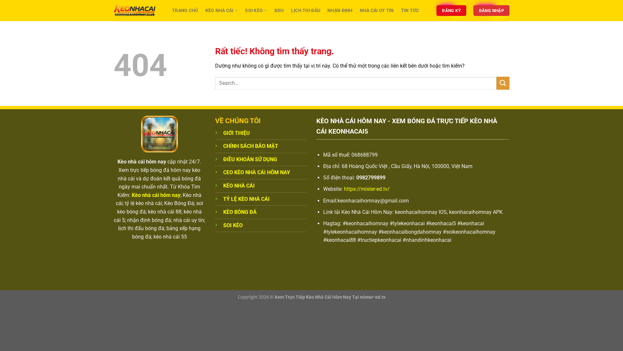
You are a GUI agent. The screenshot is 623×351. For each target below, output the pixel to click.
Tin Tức (410, 10)
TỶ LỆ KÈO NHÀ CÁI (246, 199)
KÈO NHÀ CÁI (239, 186)
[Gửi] (502, 83)
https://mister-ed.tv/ (367, 189)
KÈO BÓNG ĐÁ (240, 212)
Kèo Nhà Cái (219, 10)
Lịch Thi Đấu (305, 10)
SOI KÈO (233, 225)
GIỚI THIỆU (236, 133)
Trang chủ (185, 10)
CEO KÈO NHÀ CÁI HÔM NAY (256, 172)
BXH (279, 10)
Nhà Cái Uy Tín (377, 10)
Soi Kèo (254, 10)
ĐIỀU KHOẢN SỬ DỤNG (250, 159)
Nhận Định (340, 10)
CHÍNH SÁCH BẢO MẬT (250, 146)
